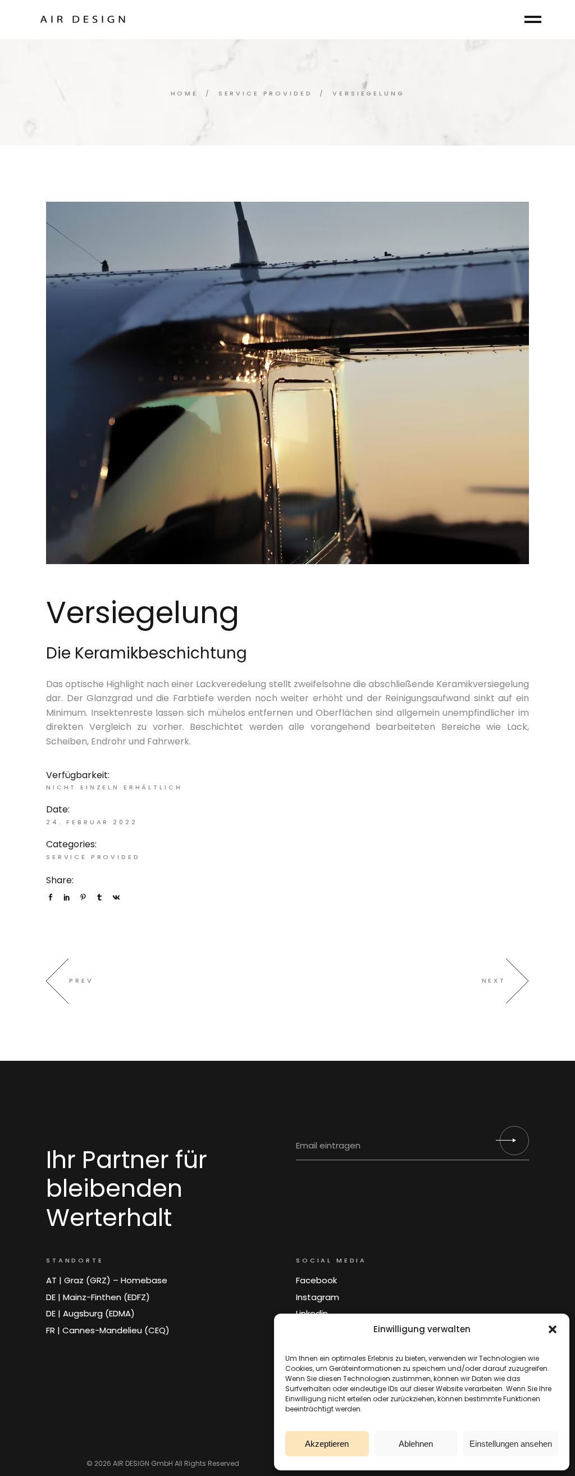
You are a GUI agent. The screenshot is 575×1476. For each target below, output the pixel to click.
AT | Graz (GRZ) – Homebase (106, 1280)
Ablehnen (416, 1443)
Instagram (317, 1297)
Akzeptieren (327, 1443)
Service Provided (93, 856)
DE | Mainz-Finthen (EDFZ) (98, 1297)
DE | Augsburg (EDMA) (90, 1313)
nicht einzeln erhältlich (114, 787)
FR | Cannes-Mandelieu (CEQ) (108, 1330)
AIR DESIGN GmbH (143, 1463)
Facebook (316, 1280)
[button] (552, 1329)
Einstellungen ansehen (510, 1443)
